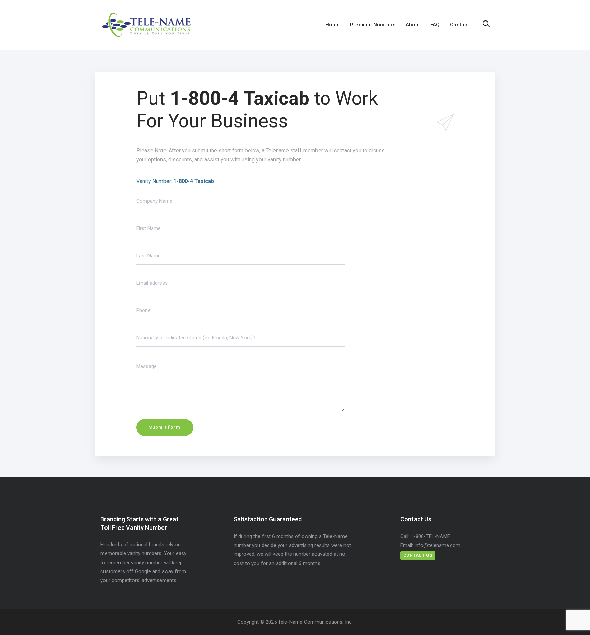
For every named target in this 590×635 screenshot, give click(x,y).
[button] (486, 24)
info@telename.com (437, 545)
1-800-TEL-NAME (430, 536)
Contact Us (417, 555)
